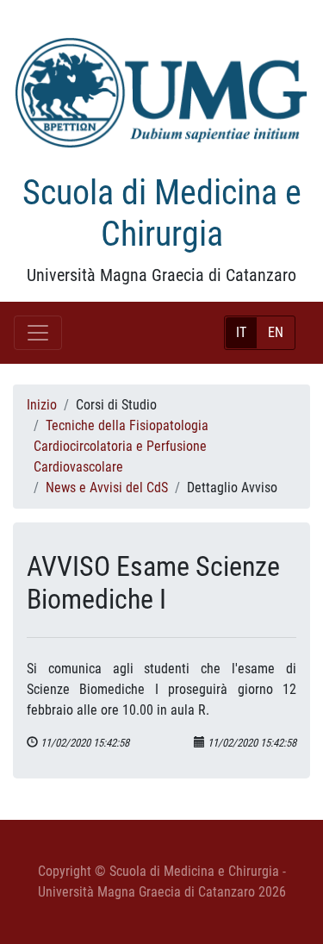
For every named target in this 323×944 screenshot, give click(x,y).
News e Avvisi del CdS (107, 487)
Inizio (42, 405)
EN (275, 332)
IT (241, 332)
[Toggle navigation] (38, 333)
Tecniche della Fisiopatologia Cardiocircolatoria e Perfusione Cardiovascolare (121, 446)
